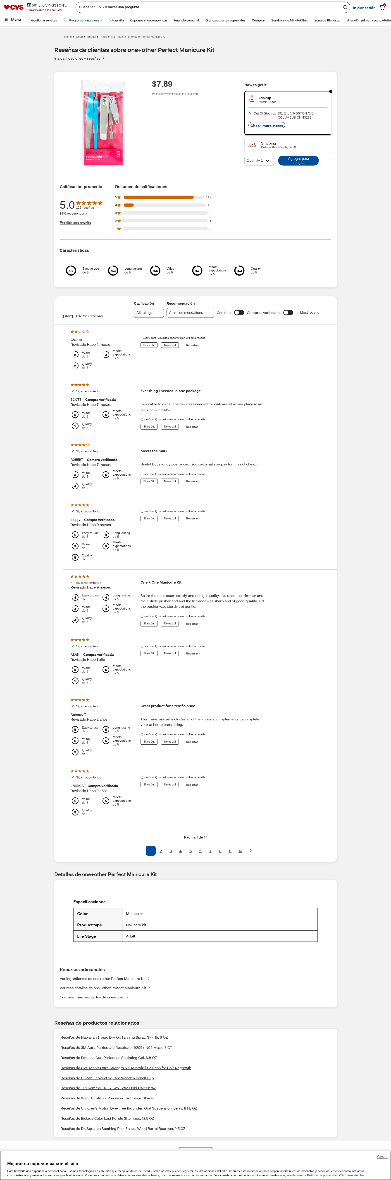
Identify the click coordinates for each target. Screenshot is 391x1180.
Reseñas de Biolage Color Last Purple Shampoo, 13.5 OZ (107, 1118)
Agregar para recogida (298, 161)
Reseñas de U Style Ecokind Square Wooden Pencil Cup (107, 1077)
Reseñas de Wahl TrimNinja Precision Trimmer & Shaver (107, 1098)
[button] (239, 312)
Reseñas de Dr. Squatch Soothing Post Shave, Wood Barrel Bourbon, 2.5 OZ (123, 1128)
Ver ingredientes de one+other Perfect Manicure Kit (102, 978)
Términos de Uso (352, 1175)
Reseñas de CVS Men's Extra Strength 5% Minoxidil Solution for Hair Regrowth (126, 1067)
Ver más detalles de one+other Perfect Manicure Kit (103, 987)
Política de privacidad (322, 1175)
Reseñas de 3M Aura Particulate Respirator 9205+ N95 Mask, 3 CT (116, 1047)
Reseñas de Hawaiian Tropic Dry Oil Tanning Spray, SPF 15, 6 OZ (114, 1037)
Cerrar (382, 1157)
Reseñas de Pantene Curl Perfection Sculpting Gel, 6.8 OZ (109, 1057)
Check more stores (266, 125)
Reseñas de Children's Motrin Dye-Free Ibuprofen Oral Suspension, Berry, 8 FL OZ (129, 1108)
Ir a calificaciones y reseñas (77, 58)
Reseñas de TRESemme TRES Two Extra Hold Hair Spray (108, 1087)
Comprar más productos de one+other (92, 997)
